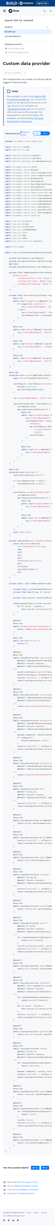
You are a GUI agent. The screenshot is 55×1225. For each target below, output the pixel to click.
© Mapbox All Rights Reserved (13, 1213)
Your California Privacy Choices (14, 1216)
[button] (50, 11)
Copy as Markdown (14, 73)
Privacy (36, 1213)
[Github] (5, 1220)
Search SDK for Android (19, 20)
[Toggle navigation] (4, 11)
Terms (29, 1213)
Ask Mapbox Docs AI (25, 1193)
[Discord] (19, 1220)
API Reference (13, 36)
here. (36, 115)
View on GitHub (25, 133)
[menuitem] (50, 11)
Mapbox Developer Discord (26, 1186)
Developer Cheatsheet (29, 1189)
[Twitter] (10, 1220)
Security (44, 1213)
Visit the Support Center (28, 1182)
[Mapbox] (10, 11)
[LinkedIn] (14, 1220)
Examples (10, 32)
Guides (9, 27)
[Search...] (44, 11)
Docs (16, 10)
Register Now (42, 3)
